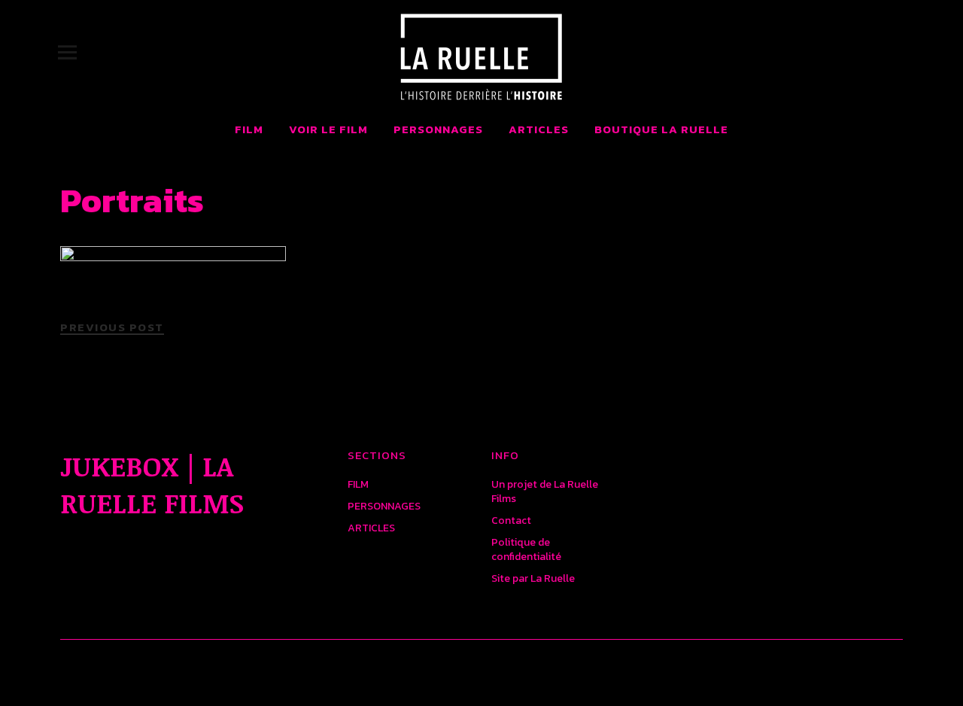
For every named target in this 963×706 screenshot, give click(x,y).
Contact (511, 520)
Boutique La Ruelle (661, 129)
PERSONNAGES (438, 129)
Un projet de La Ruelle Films (544, 491)
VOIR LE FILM (328, 129)
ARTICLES (539, 129)
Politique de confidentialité (526, 549)
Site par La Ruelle (533, 578)
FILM (249, 129)
